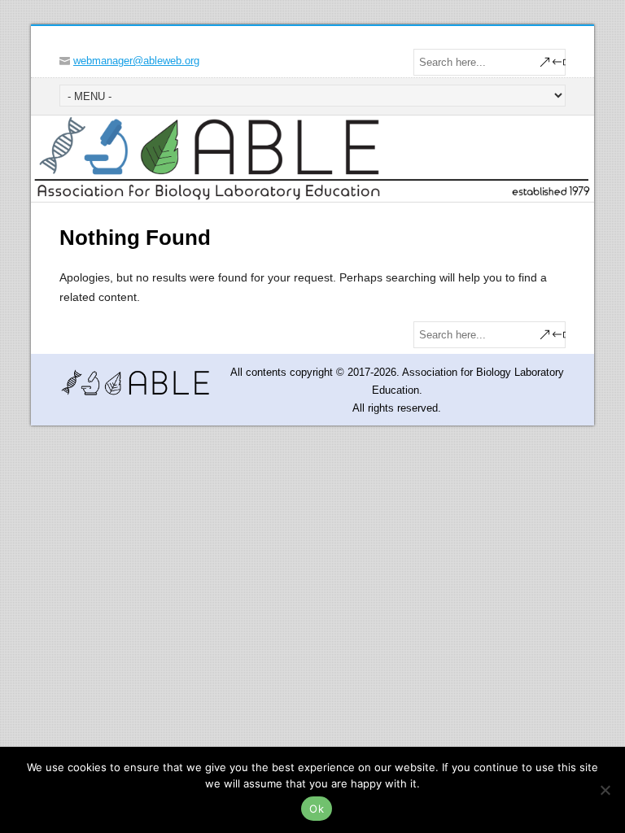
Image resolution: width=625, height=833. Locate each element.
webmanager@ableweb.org (136, 61)
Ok (316, 808)
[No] (605, 790)
